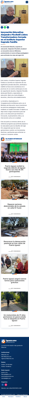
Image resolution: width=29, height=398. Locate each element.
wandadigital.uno (6, 378)
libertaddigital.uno (6, 374)
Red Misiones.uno (6, 356)
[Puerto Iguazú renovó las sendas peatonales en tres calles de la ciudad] (14, 235)
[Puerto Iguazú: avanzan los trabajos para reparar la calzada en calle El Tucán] (14, 198)
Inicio (3, 396)
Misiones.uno (5, 354)
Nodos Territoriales (6, 364)
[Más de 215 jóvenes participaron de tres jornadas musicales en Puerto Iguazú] (14, 161)
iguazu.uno (4, 372)
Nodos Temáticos (6, 366)
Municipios (11, 396)
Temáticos (18, 396)
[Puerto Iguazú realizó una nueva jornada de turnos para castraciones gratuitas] (14, 272)
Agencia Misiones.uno (7, 358)
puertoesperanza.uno (7, 376)
